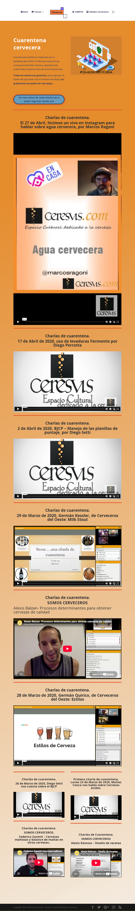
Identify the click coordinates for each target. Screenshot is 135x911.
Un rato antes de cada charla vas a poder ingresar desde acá (39, 99)
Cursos (37, 12)
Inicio (25, 12)
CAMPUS (78, 12)
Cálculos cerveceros (98, 12)
